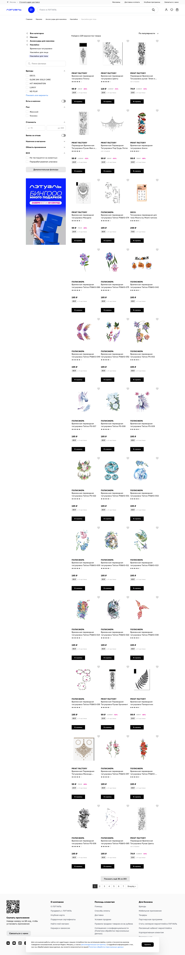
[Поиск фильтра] (46, 63)
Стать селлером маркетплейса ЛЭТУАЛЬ (158, 924)
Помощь (98, 906)
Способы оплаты (102, 911)
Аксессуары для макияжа (56, 19)
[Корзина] (177, 9)
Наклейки (74, 19)
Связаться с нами (171, 2)
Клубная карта (58, 915)
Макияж (39, 19)
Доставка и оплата (132, 2)
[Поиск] (153, 10)
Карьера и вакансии (60, 928)
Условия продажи (103, 919)
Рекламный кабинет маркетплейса (155, 928)
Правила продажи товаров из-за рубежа (114, 924)
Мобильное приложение (150, 911)
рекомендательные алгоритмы (93, 944)
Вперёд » (132, 886)
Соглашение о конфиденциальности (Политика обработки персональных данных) (112, 931)
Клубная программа (152, 2)
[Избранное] (171, 9)
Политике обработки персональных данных (106, 947)
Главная (29, 19)
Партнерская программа (150, 919)
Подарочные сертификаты (63, 919)
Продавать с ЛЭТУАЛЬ (61, 911)
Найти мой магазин (60, 924)
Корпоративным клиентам (151, 932)
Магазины (116, 2)
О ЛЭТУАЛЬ (56, 906)
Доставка (99, 915)
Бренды (142, 906)
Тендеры (143, 915)
